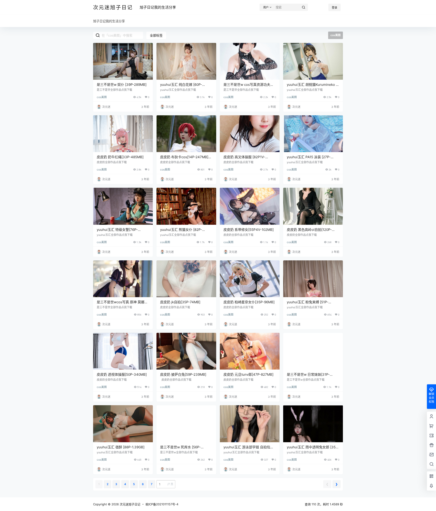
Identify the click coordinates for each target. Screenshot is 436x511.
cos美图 (102, 97)
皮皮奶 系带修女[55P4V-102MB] (248, 229)
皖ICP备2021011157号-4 (162, 504)
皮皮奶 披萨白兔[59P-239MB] (183, 374)
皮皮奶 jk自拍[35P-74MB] (180, 302)
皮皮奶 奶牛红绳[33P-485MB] (120, 157)
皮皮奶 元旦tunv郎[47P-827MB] (248, 374)
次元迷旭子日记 (129, 504)
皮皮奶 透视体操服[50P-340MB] (122, 374)
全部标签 (156, 35)
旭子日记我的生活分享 (158, 7)
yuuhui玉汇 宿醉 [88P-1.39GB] (120, 447)
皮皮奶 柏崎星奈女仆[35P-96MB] (249, 302)
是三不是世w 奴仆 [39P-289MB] (121, 84)
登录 (334, 7)
